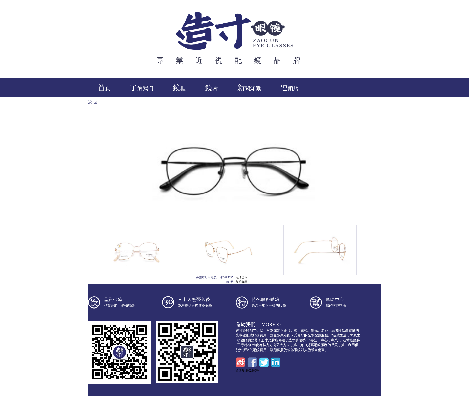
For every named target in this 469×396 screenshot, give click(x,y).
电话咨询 (241, 277)
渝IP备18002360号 (247, 370)
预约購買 (241, 282)
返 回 (93, 102)
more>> (271, 324)
